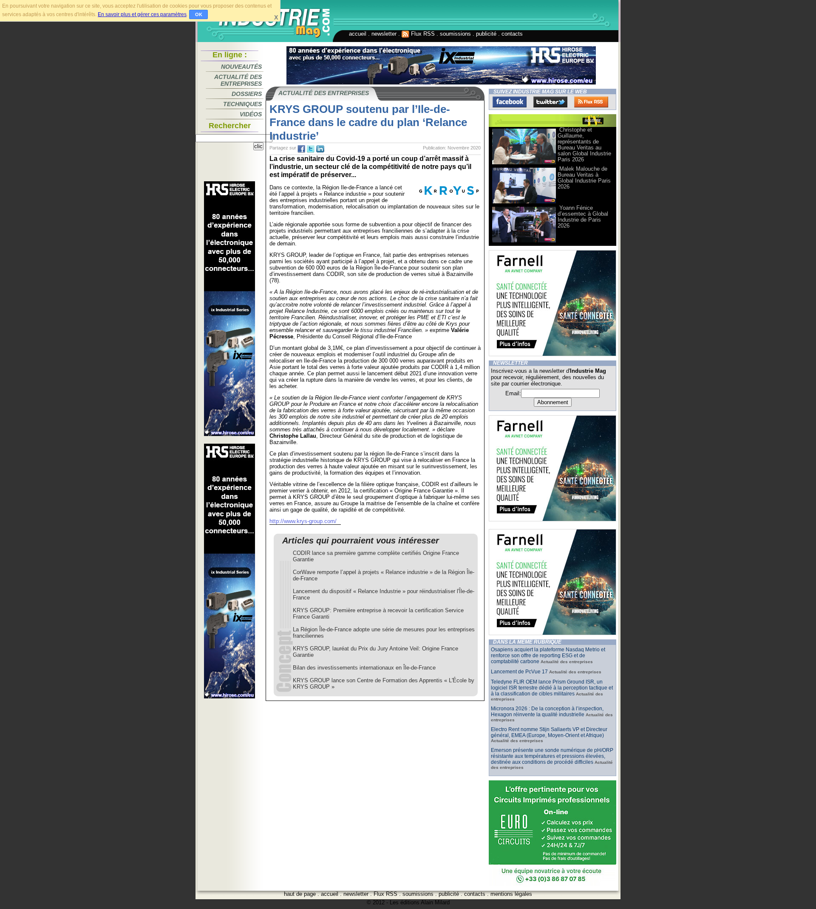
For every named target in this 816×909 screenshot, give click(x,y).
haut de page (300, 894)
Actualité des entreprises (238, 80)
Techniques (242, 104)
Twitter (550, 101)
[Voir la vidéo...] (524, 163)
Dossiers (247, 93)
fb (301, 149)
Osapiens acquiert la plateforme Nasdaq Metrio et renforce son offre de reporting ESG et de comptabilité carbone (548, 655)
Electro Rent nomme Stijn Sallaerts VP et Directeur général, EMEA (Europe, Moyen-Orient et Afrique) (549, 732)
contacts (512, 34)
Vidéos (251, 114)
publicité (486, 34)
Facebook (510, 101)
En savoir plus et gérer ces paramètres (142, 14)
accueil (357, 34)
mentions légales (511, 894)
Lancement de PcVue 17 (519, 672)
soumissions (455, 34)
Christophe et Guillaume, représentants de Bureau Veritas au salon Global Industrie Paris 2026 (584, 145)
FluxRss (591, 101)
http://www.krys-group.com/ (303, 521)
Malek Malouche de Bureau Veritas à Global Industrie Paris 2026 (584, 178)
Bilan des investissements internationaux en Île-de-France (364, 667)
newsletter (384, 34)
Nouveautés (241, 66)
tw (310, 149)
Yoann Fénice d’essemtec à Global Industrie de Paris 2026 (583, 217)
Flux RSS (422, 34)
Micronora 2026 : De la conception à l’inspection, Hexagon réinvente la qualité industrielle (547, 712)
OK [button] (198, 14)
